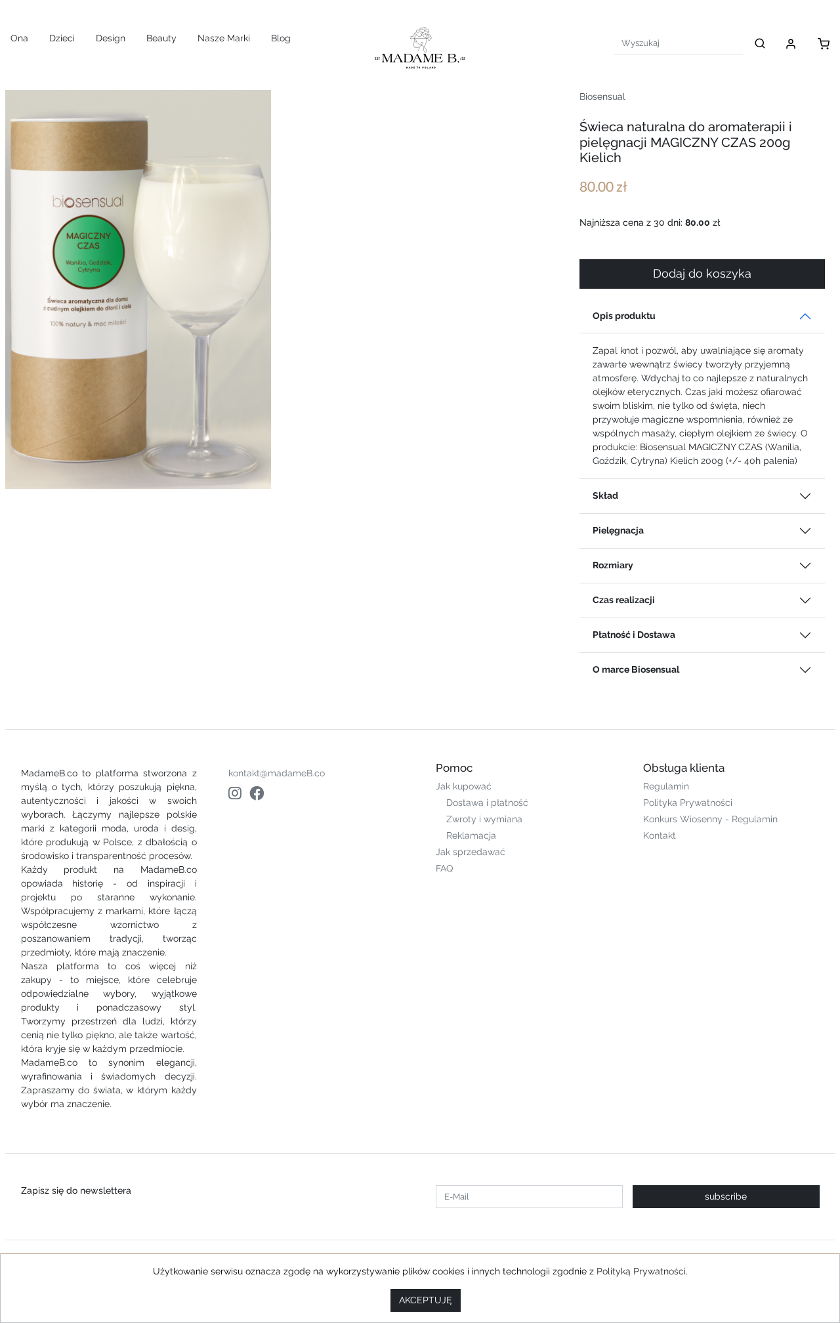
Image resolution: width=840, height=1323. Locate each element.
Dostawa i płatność (487, 802)
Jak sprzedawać (470, 852)
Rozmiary (613, 565)
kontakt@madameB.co (276, 773)
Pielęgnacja (618, 530)
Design (110, 38)
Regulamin (666, 786)
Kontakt (659, 835)
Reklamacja (471, 835)
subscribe (726, 1196)
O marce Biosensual (636, 669)
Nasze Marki (224, 38)
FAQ (444, 868)
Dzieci (62, 38)
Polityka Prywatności (687, 802)
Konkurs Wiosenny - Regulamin (710, 819)
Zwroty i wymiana (484, 819)
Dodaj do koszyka (702, 273)
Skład (605, 495)
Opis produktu (624, 315)
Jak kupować (464, 786)
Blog (281, 38)
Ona (19, 38)
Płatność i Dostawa (634, 634)
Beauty (161, 38)
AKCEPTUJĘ (425, 1300)
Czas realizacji (624, 600)
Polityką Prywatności (641, 1271)
